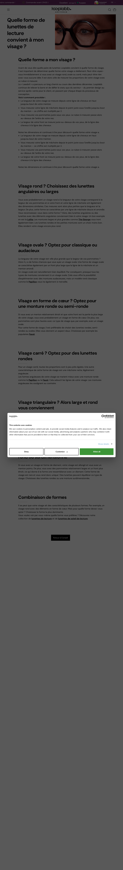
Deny (26, 452)
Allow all (96, 452)
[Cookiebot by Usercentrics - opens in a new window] (103, 416)
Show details (103, 444)
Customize (60, 452)
